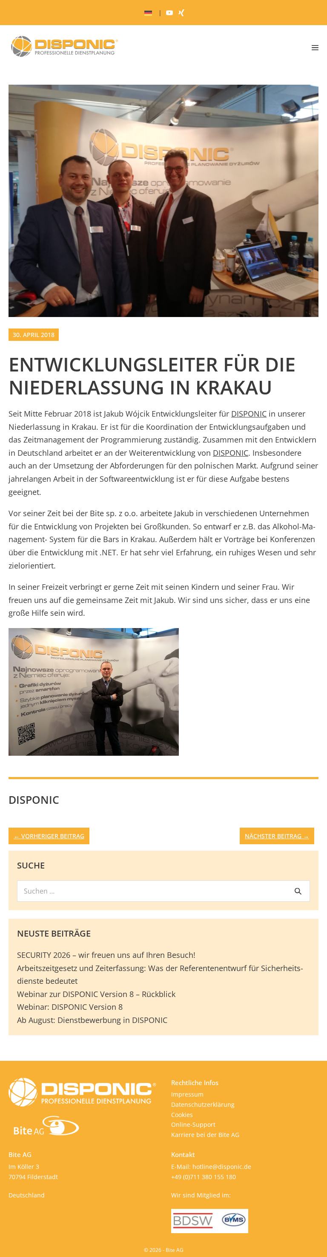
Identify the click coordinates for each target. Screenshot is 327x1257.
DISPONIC (249, 414)
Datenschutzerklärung (203, 1104)
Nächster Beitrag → (277, 836)
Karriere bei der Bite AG (205, 1135)
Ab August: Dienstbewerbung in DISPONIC (92, 1020)
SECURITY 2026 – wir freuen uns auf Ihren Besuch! (106, 955)
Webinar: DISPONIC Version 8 (70, 1007)
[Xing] (181, 12)
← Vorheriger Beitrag (49, 836)
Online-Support (193, 1124)
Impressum (187, 1094)
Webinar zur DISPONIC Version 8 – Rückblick (96, 994)
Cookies (182, 1115)
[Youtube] (169, 12)
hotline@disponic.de (221, 1167)
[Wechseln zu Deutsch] (148, 13)
